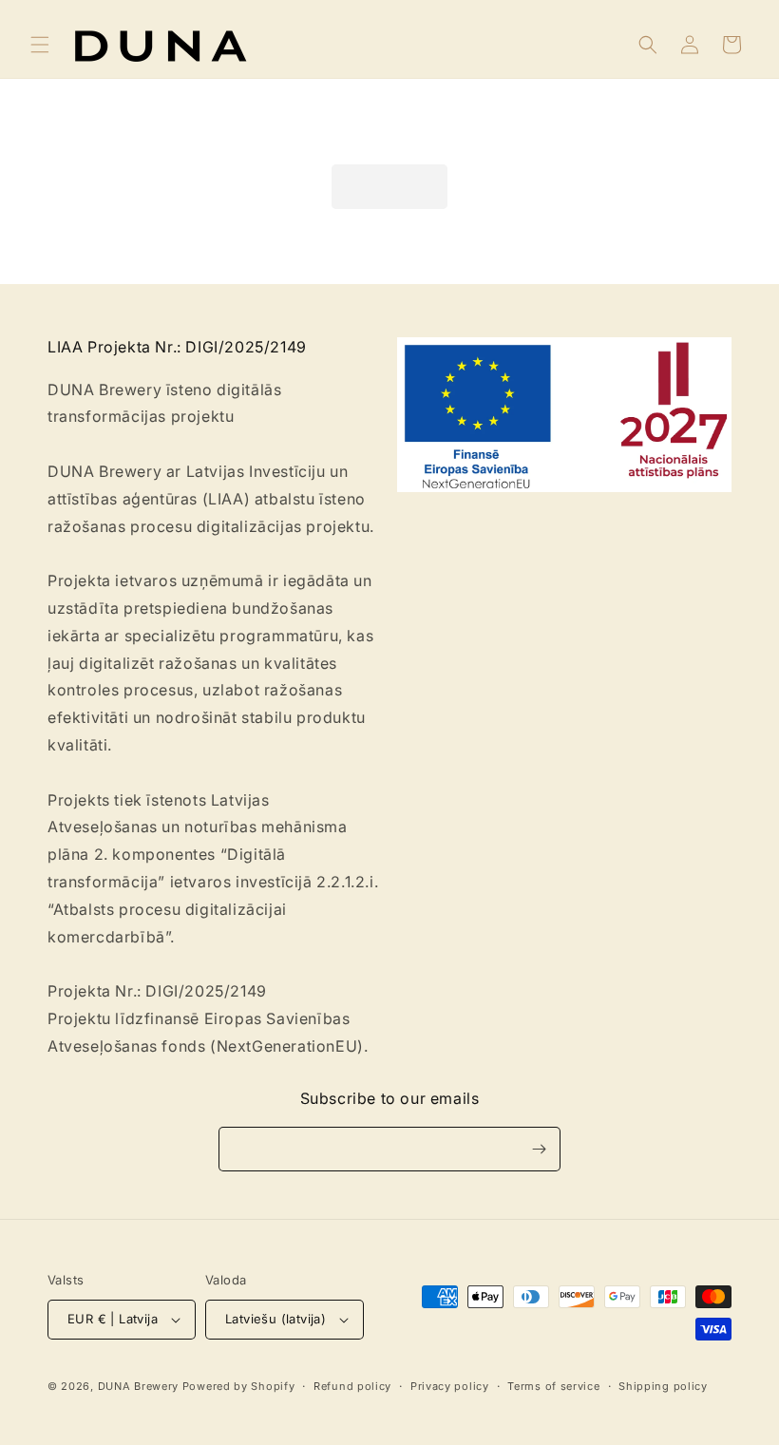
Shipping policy (663, 1386)
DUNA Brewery (138, 1386)
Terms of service (553, 1386)
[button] (40, 45)
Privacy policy (449, 1386)
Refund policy (352, 1386)
